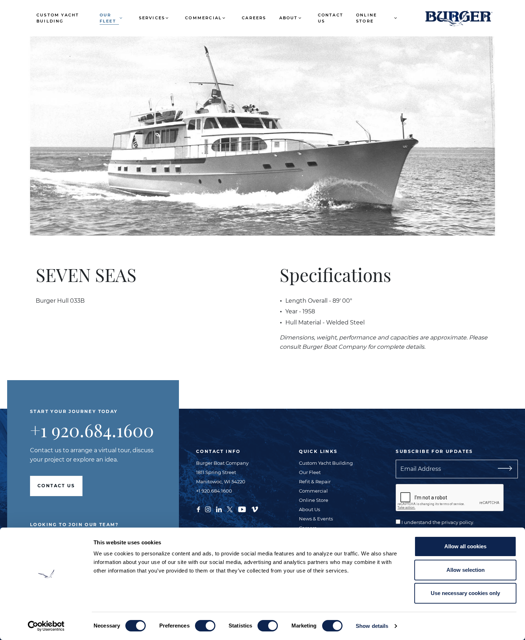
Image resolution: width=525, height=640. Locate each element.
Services (152, 17)
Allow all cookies (465, 546)
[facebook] (198, 509)
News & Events (316, 518)
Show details (372, 626)
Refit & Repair (315, 481)
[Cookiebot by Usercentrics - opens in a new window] (46, 626)
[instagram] (208, 509)
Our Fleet (108, 18)
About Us (309, 509)
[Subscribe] (503, 469)
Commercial (203, 17)
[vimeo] (254, 509)
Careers (254, 17)
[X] (230, 509)
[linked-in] (219, 509)
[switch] (205, 625)
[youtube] (242, 509)
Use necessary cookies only (465, 593)
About (288, 17)
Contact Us (330, 18)
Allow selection (465, 570)
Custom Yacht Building (57, 18)
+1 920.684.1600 (92, 430)
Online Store (366, 18)
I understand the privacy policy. (437, 522)
